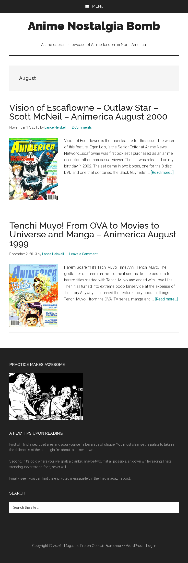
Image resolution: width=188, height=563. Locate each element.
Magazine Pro (75, 546)
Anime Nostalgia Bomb (94, 26)
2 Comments (82, 127)
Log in (151, 546)
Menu (98, 6)
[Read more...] (162, 172)
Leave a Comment (83, 254)
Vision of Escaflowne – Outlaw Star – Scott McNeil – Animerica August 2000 (88, 111)
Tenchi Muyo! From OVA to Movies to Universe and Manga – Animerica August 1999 (92, 234)
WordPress (134, 546)
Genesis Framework (107, 546)
